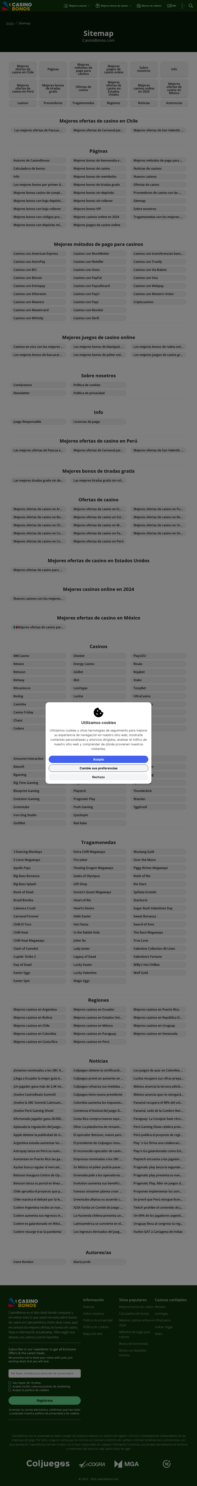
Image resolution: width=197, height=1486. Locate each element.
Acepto (98, 759)
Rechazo (98, 777)
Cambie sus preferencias (99, 768)
